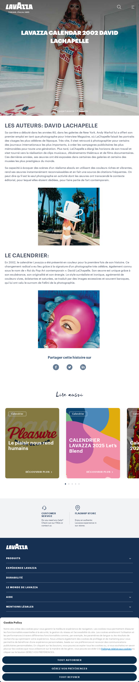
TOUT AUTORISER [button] (69, 660)
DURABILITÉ (14, 577)
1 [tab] (65, 484)
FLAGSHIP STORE (85, 513)
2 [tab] (69, 484)
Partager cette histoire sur (69, 357)
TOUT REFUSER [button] (69, 677)
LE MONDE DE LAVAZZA (22, 587)
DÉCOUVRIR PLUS (38, 472)
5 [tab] (79, 484)
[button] (119, 7)
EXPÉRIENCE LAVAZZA (21, 568)
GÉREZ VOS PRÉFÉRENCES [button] (69, 668)
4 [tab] (75, 484)
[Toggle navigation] (132, 7)
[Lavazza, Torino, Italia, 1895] (17, 7)
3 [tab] (72, 484)
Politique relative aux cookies (116, 649)
